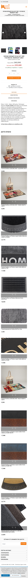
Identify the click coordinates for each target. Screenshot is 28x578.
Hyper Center (23, 564)
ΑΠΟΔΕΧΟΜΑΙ (5, 575)
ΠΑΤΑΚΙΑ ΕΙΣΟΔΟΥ (16, 14)
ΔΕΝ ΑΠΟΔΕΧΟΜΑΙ (15, 575)
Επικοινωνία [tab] (14, 100)
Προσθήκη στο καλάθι (14, 77)
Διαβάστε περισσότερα (21, 573)
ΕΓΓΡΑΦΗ (23, 543)
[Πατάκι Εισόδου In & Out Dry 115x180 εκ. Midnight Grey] (14, 32)
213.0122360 (5, 1)
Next (25, 32)
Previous (3, 32)
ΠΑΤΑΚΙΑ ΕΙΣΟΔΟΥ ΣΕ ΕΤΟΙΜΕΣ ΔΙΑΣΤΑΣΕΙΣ (14, 15)
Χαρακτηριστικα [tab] (14, 95)
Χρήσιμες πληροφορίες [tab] (14, 98)
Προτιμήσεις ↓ (23, 575)
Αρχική (9, 14)
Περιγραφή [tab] (14, 92)
